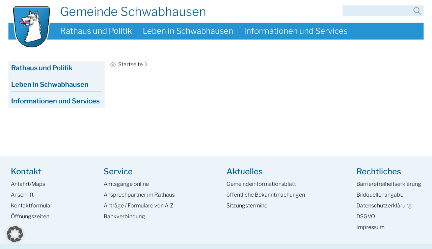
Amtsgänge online (126, 184)
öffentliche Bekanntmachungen (265, 195)
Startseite (130, 64)
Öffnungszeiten (30, 216)
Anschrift (22, 195)
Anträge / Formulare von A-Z (138, 205)
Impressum (370, 227)
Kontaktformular (31, 205)
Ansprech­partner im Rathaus (139, 195)
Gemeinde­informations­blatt (261, 184)
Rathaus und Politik (96, 31)
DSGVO (365, 216)
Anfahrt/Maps (28, 184)
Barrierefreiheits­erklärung (388, 184)
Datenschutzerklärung (384, 205)
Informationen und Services (296, 31)
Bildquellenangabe (379, 195)
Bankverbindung (124, 216)
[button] (15, 234)
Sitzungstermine (246, 205)
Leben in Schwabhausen (188, 31)
